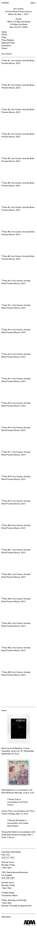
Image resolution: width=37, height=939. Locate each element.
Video (4, 37)
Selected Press (8, 43)
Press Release (7, 40)
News (4, 710)
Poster (4, 48)
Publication (6, 45)
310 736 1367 (8, 878)
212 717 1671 (8, 857)
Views (4, 32)
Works (4, 34)
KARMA (5, 3)
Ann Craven (6, 54)
